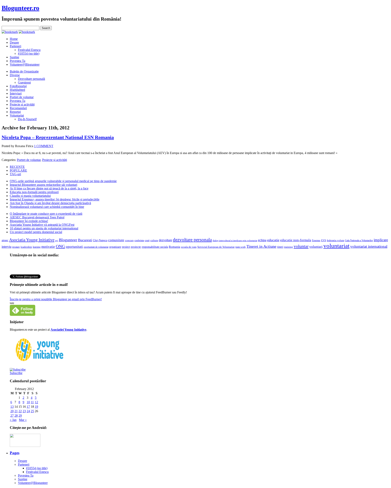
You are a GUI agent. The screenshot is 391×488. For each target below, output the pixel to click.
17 (28, 406)
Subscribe (16, 373)
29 (20, 415)
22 (20, 411)
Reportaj (15, 111)
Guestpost (24, 82)
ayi (56, 240)
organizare (115, 246)
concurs (129, 240)
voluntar (301, 246)
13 (12, 406)
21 (16, 411)
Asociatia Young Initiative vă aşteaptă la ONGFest (42, 224)
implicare (381, 240)
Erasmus (316, 240)
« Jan (13, 420)
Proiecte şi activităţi (22, 104)
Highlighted (17, 89)
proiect (126, 246)
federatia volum (335, 240)
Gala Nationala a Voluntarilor (359, 240)
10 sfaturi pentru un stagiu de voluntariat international (44, 228)
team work (240, 247)
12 (36, 402)
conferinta (139, 240)
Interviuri (16, 93)
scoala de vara (189, 246)
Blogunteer (68, 240)
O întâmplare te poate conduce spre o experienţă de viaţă (46, 213)
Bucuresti (85, 240)
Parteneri (15, 46)
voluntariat (336, 245)
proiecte (136, 246)
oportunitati (74, 247)
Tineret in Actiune (261, 246)
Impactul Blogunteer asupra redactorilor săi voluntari (43, 184)
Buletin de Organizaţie (24, 71)
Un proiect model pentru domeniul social (36, 232)
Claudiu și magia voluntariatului (30, 195)
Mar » (23, 420)
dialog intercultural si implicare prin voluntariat (235, 240)
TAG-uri (15, 174)
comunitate (116, 240)
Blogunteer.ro (20, 8)
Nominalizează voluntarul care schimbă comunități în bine (47, 206)
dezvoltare (165, 240)
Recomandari (18, 108)
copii (147, 240)
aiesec (5, 240)
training (288, 247)
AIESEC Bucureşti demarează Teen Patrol (37, 217)
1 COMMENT (43, 146)
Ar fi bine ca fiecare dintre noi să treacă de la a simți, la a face (49, 188)
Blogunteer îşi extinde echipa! (29, 221)
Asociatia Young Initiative (31, 239)
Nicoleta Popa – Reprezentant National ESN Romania (58, 137)
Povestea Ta (17, 61)
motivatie (48, 247)
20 (12, 411)
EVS (323, 240)
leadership (26, 247)
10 (28, 402)
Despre (14, 42)
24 (28, 411)
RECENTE (17, 167)
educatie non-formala (295, 240)
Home (14, 39)
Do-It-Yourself (27, 119)
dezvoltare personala (192, 239)
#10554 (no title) (28, 53)
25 (32, 411)
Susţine (14, 57)
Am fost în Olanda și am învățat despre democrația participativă (50, 203)
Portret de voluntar (22, 97)
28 (16, 415)
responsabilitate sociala (155, 246)
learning (37, 247)
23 (24, 411)
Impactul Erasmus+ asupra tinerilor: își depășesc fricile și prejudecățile (54, 199)
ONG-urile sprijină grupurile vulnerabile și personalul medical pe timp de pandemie (63, 181)
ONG (60, 246)
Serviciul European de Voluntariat (216, 246)
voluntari (316, 247)
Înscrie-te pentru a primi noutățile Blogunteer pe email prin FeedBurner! (56, 299)
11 (32, 402)
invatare (16, 247)
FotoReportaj (18, 86)
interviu (6, 246)
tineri (280, 246)
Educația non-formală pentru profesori (34, 192)
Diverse (15, 75)
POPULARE (18, 170)
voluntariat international (368, 246)
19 (36, 406)
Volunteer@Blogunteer (25, 64)
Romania (174, 246)
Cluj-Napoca (100, 240)
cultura (154, 240)
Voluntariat (17, 115)
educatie (273, 240)
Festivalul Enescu (29, 50)
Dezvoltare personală (31, 78)
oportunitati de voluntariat (96, 247)
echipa (262, 240)
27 (12, 415)
